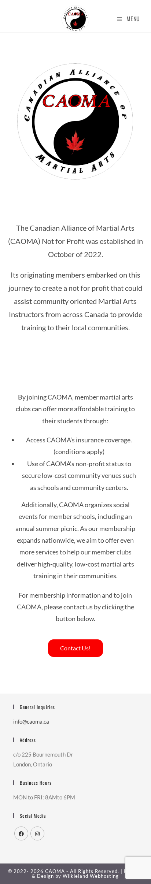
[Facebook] (21, 833)
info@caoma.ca (31, 721)
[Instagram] (37, 833)
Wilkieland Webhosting (91, 876)
